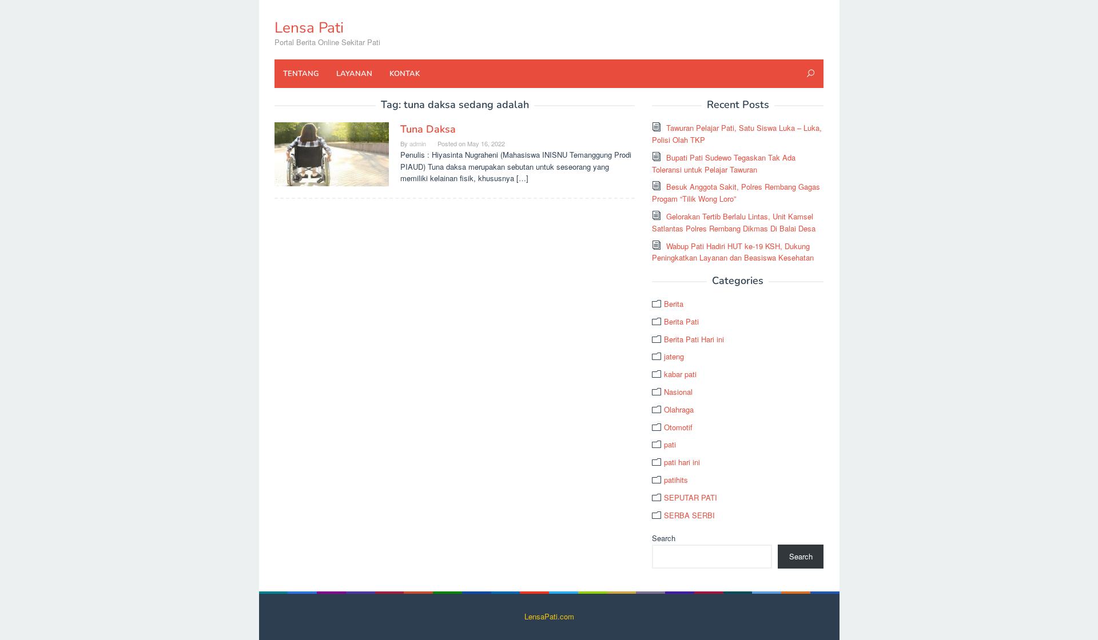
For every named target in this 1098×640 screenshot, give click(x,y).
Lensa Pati (309, 28)
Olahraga (679, 409)
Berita (673, 303)
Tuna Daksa (428, 129)
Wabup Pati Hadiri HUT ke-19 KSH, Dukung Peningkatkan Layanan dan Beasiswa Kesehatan (733, 252)
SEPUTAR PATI (690, 497)
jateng (674, 356)
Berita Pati (681, 321)
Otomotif (678, 427)
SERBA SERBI (689, 515)
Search (663, 538)
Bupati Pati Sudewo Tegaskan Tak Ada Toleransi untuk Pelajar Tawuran (723, 163)
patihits (676, 479)
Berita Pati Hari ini (694, 339)
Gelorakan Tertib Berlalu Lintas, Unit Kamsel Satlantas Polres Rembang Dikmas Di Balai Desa (733, 222)
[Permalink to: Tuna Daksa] (331, 153)
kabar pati (680, 374)
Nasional (678, 391)
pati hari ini (682, 462)
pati (670, 444)
